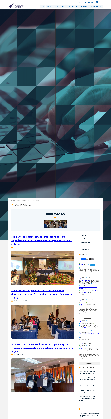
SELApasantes (85, 249)
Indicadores (94, 6)
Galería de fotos (34, 200)
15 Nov (89, 277)
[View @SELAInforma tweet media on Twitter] (91, 292)
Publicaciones (84, 6)
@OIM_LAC (94, 348)
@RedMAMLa (87, 280)
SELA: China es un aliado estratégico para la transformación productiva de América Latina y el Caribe (88, 391)
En (101, 2)
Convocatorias (85, 246)
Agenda (49, 6)
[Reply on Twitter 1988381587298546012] (80, 358)
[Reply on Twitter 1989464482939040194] (80, 314)
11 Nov (89, 320)
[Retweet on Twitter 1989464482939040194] (82, 314)
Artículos (83, 239)
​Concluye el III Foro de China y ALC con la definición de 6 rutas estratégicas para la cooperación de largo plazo (88, 379)
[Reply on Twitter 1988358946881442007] (80, 339)
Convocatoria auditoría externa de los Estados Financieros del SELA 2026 (89, 415)
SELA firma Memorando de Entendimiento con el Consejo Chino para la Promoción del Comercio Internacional (88, 385)
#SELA (81, 280)
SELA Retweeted (87, 318)
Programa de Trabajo (60, 6)
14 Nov (89, 299)
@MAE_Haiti (95, 290)
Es (96, 2)
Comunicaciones (73, 6)
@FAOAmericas (82, 305)
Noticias (83, 235)
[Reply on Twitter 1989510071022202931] (80, 295)
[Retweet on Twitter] (82, 318)
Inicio (13, 200)
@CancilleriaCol (83, 292)
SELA (42, 6)
